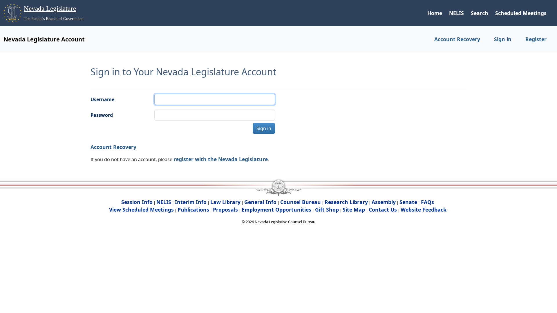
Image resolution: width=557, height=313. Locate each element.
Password (102, 115)
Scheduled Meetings (521, 13)
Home (434, 13)
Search (479, 13)
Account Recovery (457, 39)
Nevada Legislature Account (44, 39)
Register (536, 39)
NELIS (456, 13)
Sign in (502, 39)
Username (102, 99)
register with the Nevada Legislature (220, 159)
